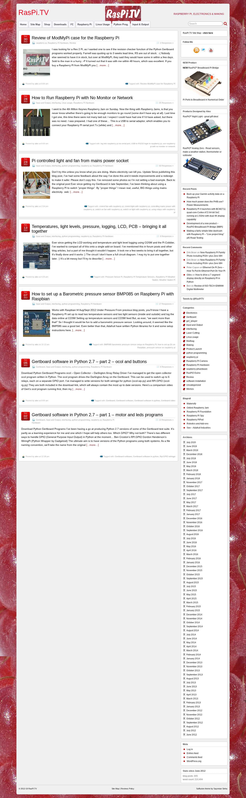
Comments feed (194, 757)
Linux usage (103, 24)
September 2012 (194, 722)
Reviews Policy (127, 789)
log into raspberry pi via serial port (115, 143)
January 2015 (193, 610)
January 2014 (193, 658)
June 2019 (191, 446)
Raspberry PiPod (195, 419)
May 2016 (191, 546)
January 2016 (193, 562)
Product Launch (194, 349)
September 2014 (194, 626)
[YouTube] (211, 50)
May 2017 (191, 502)
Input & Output (140, 24)
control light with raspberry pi (137, 206)
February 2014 (193, 654)
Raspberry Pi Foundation (199, 411)
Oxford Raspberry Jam (198, 407)
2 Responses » (166, 43)
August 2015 (192, 582)
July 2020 (191, 442)
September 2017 (194, 490)
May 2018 (191, 466)
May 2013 (191, 690)
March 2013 (192, 698)
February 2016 (193, 558)
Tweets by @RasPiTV (193, 299)
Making (190, 345)
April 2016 (191, 550)
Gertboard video (168, 400)
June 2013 (191, 686)
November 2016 (194, 522)
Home (23, 24)
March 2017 (192, 506)
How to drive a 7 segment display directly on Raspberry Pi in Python (203, 278)
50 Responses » (166, 166)
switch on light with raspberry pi (136, 209)
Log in (190, 749)
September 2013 (194, 674)
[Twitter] (204, 50)
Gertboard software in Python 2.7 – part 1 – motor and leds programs (97, 414)
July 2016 (191, 538)
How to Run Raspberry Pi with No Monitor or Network (82, 97)
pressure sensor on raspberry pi (161, 347)
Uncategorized (193, 385)
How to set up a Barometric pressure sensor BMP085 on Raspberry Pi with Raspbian (103, 296)
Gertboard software (124, 400)
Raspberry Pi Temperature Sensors (139, 277)
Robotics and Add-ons (197, 423)
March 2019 (192, 450)
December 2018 (194, 454)
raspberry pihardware (196, 369)
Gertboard (40, 367)
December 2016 (194, 518)
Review (73, 43)
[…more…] (103, 65)
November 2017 (194, 482)
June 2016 (191, 542)
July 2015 (191, 586)
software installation (196, 381)
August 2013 (192, 678)
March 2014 (192, 650)
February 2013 (193, 702)
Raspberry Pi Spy (195, 415)
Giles (189, 275)
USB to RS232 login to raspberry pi (146, 143)
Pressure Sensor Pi (113, 277)
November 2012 (194, 714)
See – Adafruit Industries (199, 428)
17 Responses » (166, 304)
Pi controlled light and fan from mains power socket (80, 160)
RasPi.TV (33, 12)
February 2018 (193, 474)
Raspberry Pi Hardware (58, 43)
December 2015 (194, 566)
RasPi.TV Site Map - (198, 33)
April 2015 (191, 598)
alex (37, 84)
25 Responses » (166, 103)
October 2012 (193, 718)
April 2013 (191, 694)
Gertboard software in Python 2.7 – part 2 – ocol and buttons (89, 361)
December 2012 (194, 710)
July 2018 (191, 458)
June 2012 (191, 734)
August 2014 (192, 630)
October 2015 (193, 574)
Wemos (190, 389)
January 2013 (193, 706)
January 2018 (193, 478)
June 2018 (191, 462)
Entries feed (192, 753)
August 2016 (192, 534)
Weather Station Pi (167, 280)
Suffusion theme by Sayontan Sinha (211, 789)
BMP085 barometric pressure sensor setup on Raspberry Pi (130, 344)
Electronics (191, 313)
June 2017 (191, 498)
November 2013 (194, 666)
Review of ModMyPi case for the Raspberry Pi (75, 37)
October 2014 (193, 622)
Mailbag (190, 341)
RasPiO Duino (193, 373)
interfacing (56, 103)
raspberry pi (84, 24)
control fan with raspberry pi (111, 206)
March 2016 (192, 554)
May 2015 (191, 594)
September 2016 (194, 530)
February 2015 (193, 606)
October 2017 (193, 486)
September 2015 (194, 578)
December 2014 (194, 614)
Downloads (60, 24)
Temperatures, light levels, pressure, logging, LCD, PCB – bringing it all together (99, 229)
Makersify (191, 403)
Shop (47, 24)
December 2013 (194, 662)
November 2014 (194, 618)
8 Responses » (166, 236)
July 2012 (191, 730)
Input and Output (43, 103)
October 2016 (193, 526)
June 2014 (191, 638)
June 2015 (191, 590)
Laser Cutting (193, 333)
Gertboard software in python (147, 400)
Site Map (35, 24)
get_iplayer (191, 321)
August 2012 (192, 726)
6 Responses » (166, 367)
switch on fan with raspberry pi (108, 209)
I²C (71, 24)
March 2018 (192, 470)
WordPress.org (194, 761)
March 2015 (192, 602)
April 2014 (191, 646)
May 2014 (191, 642)
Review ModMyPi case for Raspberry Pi (157, 84)
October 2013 (193, 670)
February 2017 (193, 510)
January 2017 (193, 514)
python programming (71, 166)
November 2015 (194, 570)
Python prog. (121, 24)
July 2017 (191, 494)
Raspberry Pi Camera (197, 361)
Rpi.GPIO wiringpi (167, 456)
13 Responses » (166, 420)
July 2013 (191, 682)
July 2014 (191, 634)
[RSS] (196, 50)
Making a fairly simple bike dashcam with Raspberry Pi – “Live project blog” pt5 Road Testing (205, 234)
